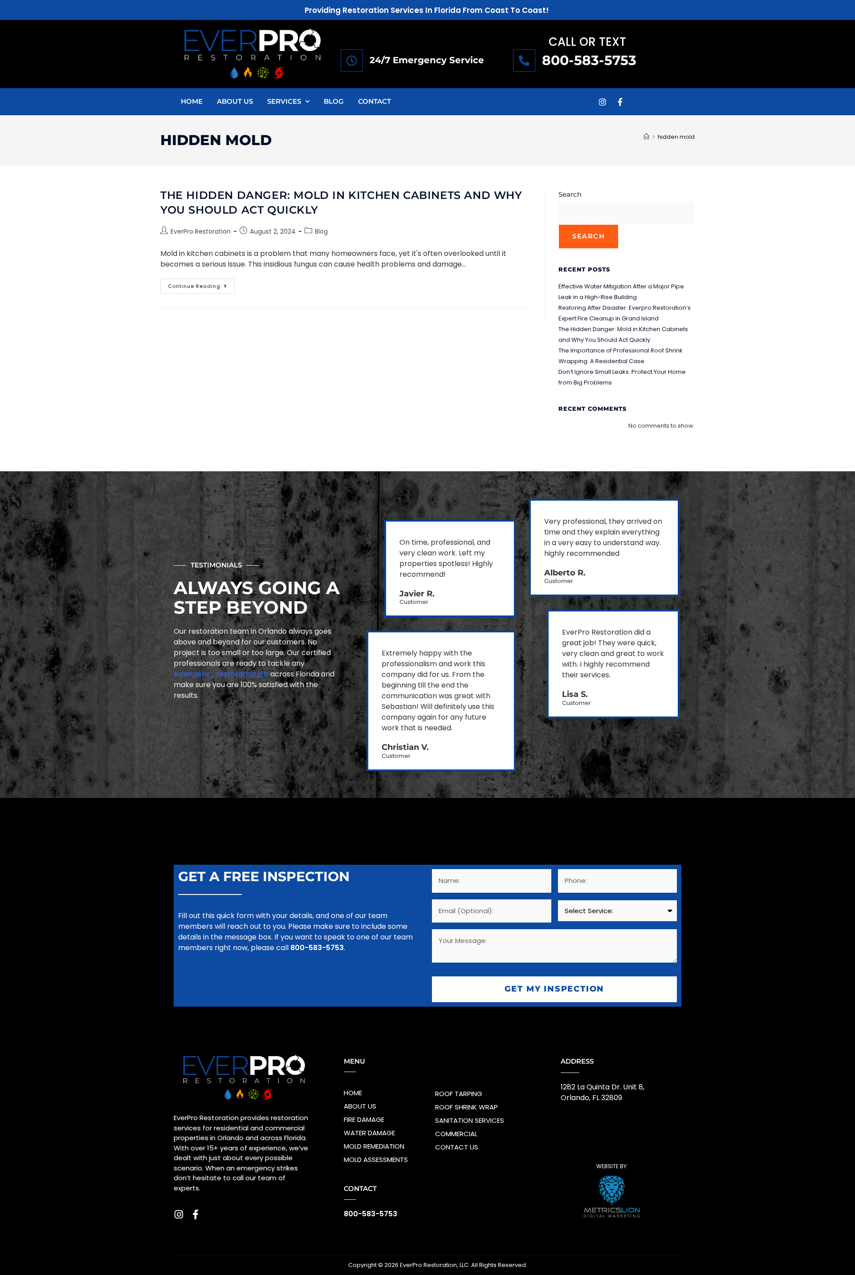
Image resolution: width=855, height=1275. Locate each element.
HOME (192, 101)
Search (570, 194)
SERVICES (284, 101)
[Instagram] (602, 102)
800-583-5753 (589, 60)
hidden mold (676, 137)
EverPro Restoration (201, 231)
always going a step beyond (257, 597)
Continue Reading (201, 284)
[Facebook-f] (620, 102)
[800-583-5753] (524, 60)
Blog (321, 231)
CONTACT (374, 101)
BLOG (334, 101)
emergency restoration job (221, 674)
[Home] (646, 137)
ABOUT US (235, 101)
